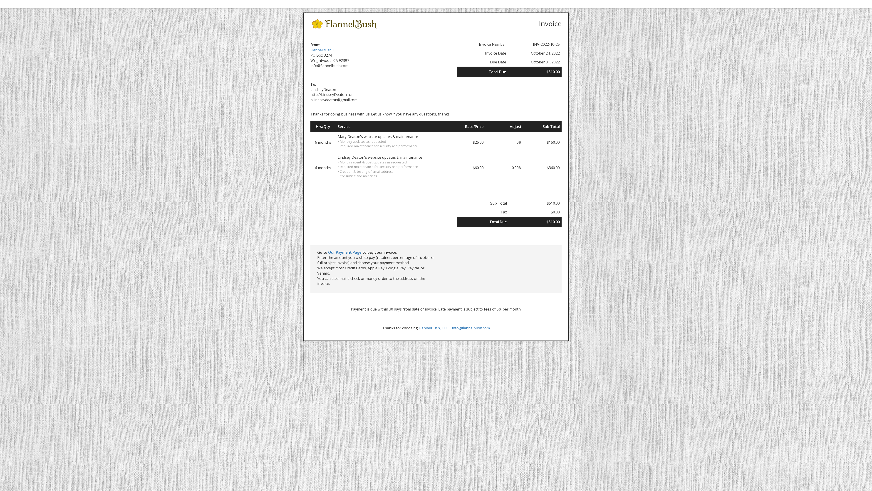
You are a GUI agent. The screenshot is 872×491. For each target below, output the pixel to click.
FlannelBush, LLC (325, 50)
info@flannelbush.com (471, 328)
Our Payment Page (345, 252)
